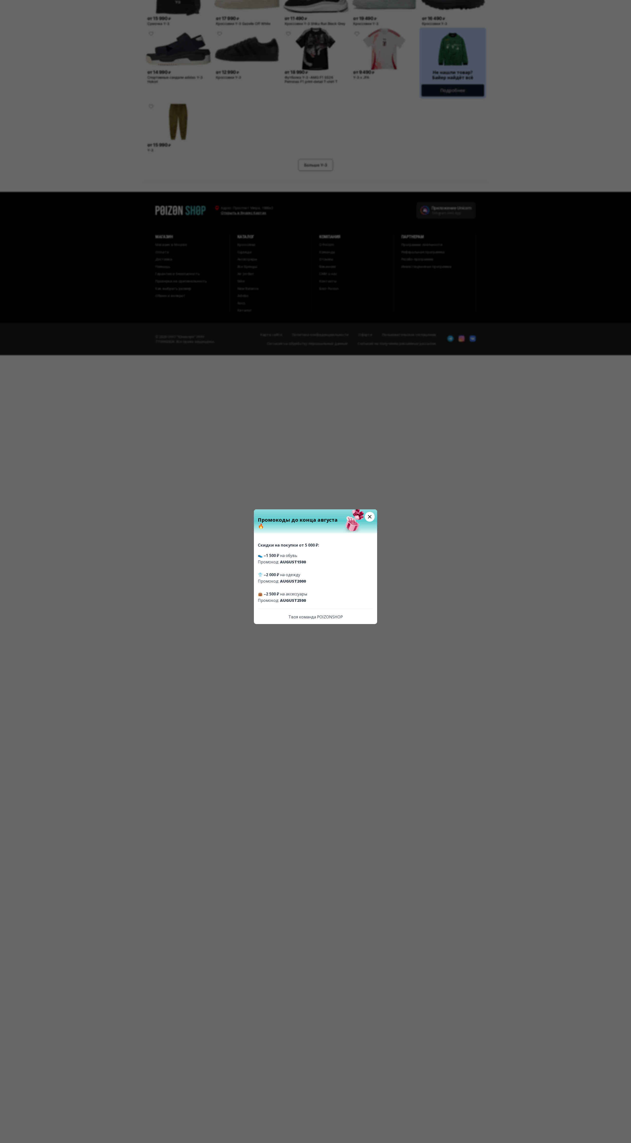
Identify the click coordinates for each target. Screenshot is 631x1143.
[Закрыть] (370, 517)
